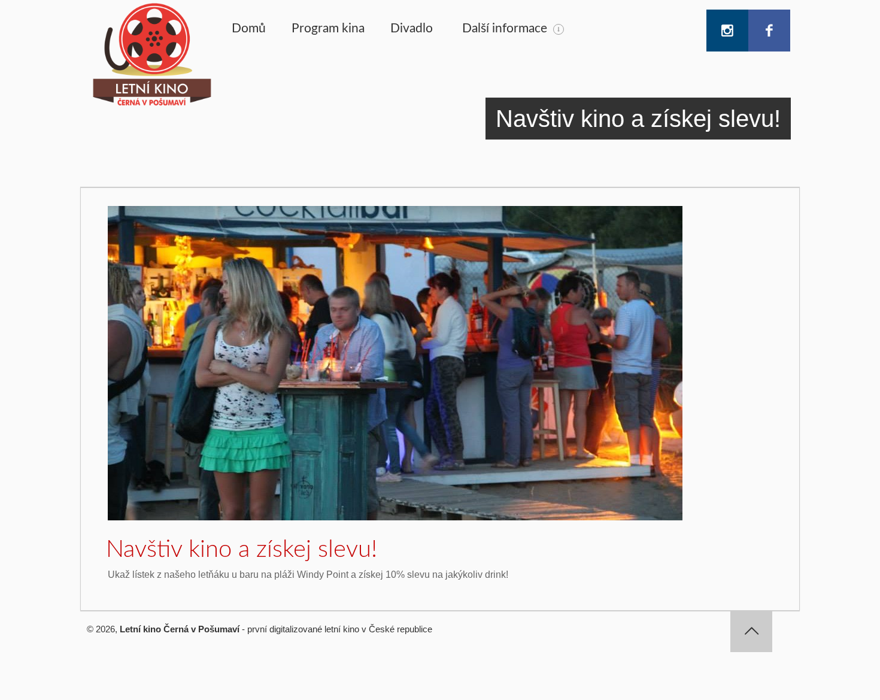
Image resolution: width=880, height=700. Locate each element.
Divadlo (411, 28)
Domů (249, 28)
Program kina (328, 28)
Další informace (504, 28)
